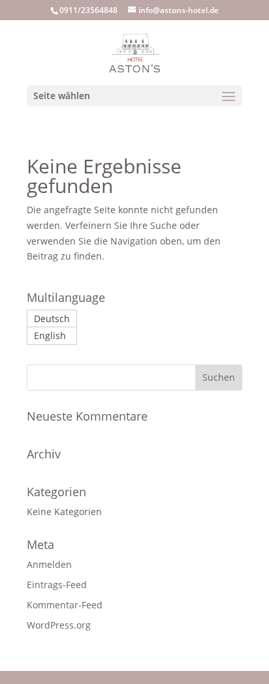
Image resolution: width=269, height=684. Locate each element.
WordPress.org (59, 625)
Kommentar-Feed (65, 605)
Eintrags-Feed (57, 584)
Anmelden (49, 564)
